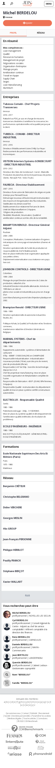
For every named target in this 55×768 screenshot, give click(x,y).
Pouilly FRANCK (12, 560)
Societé (7, 716)
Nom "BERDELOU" (21, 674)
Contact (25, 713)
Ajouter (28, 22)
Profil (13, 32)
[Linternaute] (15, 741)
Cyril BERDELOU (20, 620)
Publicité (33, 713)
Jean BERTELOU (20, 655)
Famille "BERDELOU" (22, 682)
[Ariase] (15, 754)
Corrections (42, 718)
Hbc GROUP (9, 528)
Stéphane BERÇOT (13, 571)
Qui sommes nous (13, 713)
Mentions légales (14, 718)
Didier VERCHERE (12, 507)
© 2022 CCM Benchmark (27, 721)
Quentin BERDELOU (22, 662)
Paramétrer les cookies (41, 716)
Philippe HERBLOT (13, 550)
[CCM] (40, 736)
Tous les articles (29, 718)
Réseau (41, 32)
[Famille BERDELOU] (7, 683)
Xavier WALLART (12, 581)
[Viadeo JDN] (40, 748)
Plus (27, 595)
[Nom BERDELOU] (7, 674)
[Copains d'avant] (15, 748)
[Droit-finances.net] (40, 742)
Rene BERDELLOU (21, 636)
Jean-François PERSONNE (17, 539)
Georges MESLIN (12, 518)
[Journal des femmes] (15, 736)
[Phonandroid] (40, 754)
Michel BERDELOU (21, 612)
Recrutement (44, 713)
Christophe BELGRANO (16, 496)
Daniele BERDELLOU (22, 644)
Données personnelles (21, 716)
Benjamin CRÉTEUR (14, 486)
